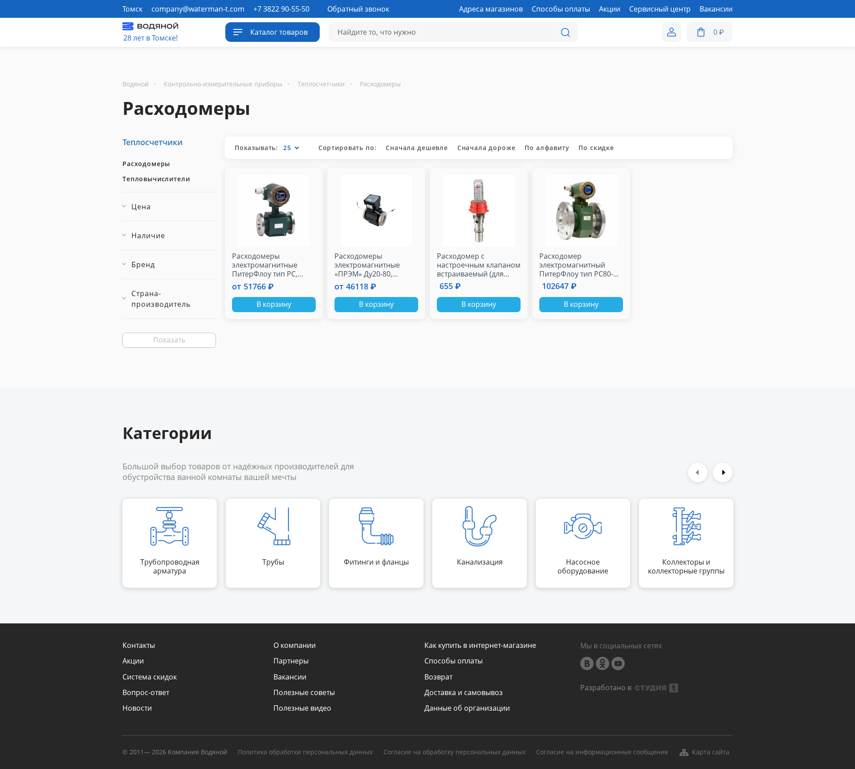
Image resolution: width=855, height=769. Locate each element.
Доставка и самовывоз (463, 692)
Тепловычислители (156, 179)
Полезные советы (304, 692)
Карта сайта (710, 752)
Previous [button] (698, 472)
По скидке (596, 147)
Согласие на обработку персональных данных (454, 752)
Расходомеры (146, 164)
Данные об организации (467, 708)
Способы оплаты (453, 661)
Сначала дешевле (417, 147)
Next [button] (723, 472)
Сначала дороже (486, 147)
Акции (133, 661)
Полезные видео (302, 708)
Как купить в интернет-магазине (480, 645)
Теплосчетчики (152, 142)
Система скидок (149, 677)
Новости (137, 708)
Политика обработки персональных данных (305, 752)
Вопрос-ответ (145, 692)
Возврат (438, 677)
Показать (169, 340)
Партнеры (291, 661)
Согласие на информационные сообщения (602, 752)
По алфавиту (547, 147)
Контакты (138, 645)
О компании (294, 645)
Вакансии (289, 677)
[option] (169, 543)
